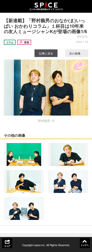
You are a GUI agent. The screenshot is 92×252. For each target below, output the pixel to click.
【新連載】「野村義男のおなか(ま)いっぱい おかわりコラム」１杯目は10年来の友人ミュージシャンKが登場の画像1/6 (45, 26)
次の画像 (75, 53)
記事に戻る (46, 53)
